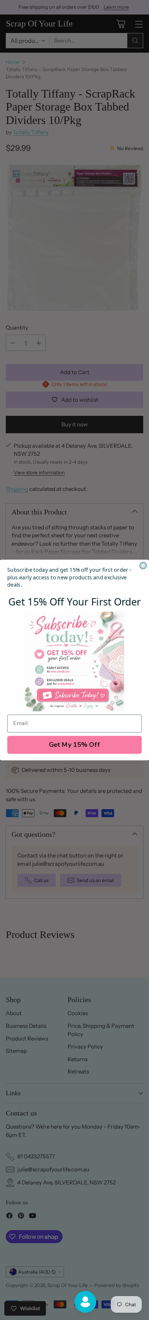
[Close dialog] (143, 565)
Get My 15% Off (75, 744)
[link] (74, 661)
